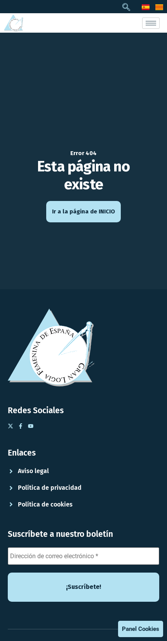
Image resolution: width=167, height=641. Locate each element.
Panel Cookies (140, 628)
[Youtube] (30, 426)
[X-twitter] (10, 426)
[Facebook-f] (20, 426)
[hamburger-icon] (151, 23)
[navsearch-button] (126, 8)
